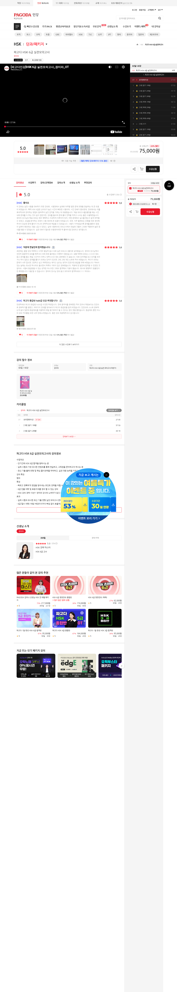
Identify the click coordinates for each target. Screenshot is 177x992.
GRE (57, 34)
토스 (28, 34)
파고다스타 (43, 3)
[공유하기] (134, 169)
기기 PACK (47, 26)
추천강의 (88, 182)
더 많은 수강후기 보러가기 (69, 344)
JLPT (100, 34)
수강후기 (127, 26)
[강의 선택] (130, 188)
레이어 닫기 (106, 474)
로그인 (134, 10)
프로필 (43, 538)
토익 (18, 34)
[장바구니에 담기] (141, 169)
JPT (109, 34)
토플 (48, 34)
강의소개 (61, 182)
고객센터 (151, 10)
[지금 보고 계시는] (88, 469)
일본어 (141, 34)
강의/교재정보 (46, 182)
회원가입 (142, 10)
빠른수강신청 (33, 26)
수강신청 (153, 169)
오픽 (38, 34)
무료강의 (97, 26)
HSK (81, 34)
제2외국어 (154, 34)
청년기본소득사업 (81, 26)
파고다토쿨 (81, 3)
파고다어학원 (23, 3)
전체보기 (17, 26)
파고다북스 (101, 3)
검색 (159, 18)
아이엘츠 (69, 34)
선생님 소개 (74, 182)
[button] (121, 666)
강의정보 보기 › (114, 410)
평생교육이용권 (63, 26)
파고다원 (62, 3)
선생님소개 (112, 26)
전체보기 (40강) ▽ (69, 436)
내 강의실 (156, 26)
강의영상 (20, 182)
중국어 (129, 34)
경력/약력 (95, 538)
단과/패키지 (35, 44)
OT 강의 (38, 419)
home (137, 44)
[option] (153, 70)
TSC (90, 34)
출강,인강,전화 (121, 3)
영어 (119, 34)
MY (159, 10)
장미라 (21, 531)
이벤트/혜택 (141, 26)
